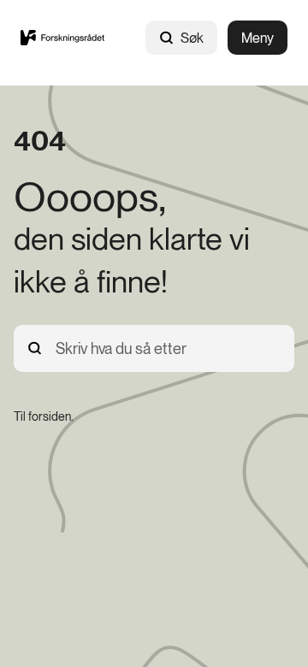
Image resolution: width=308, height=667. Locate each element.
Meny (257, 38)
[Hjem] (62, 37)
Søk (192, 38)
